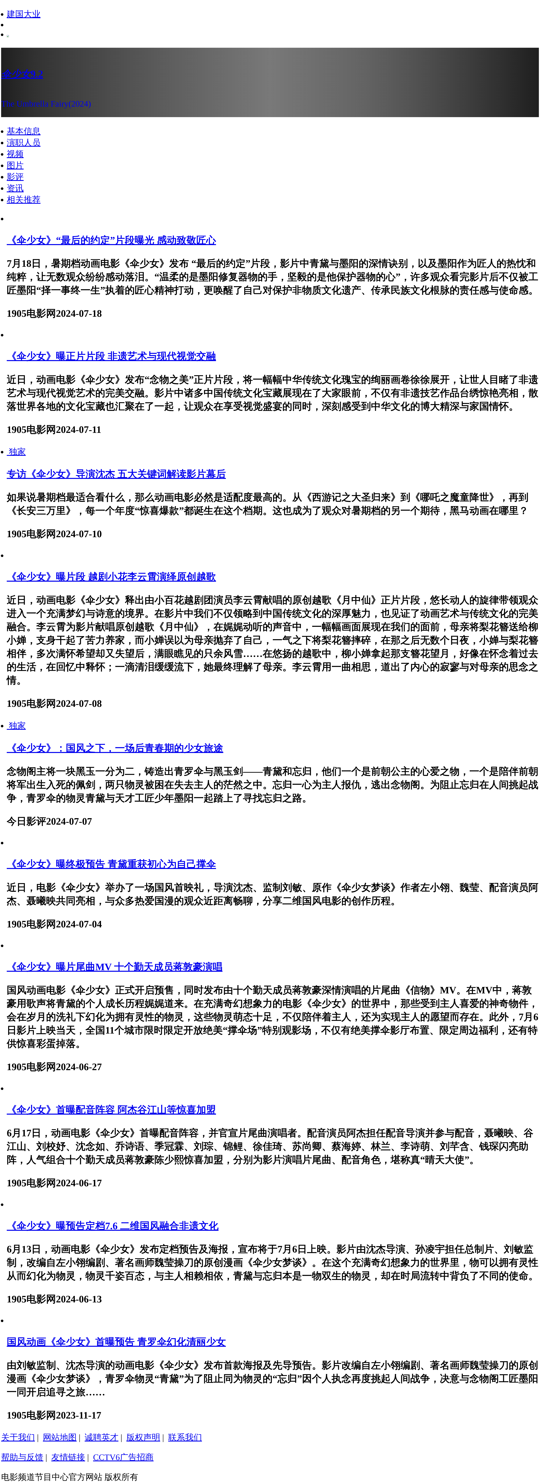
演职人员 (23, 142)
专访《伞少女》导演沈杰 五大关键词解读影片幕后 (116, 473)
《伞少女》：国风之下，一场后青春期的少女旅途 (115, 748)
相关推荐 (23, 199)
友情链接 (68, 1457)
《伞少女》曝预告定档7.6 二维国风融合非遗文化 (113, 1225)
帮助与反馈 (22, 1457)
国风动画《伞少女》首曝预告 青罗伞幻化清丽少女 (116, 1341)
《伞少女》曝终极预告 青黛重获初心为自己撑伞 (111, 864)
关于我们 (18, 1437)
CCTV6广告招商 (123, 1457)
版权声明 (143, 1437)
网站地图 (60, 1437)
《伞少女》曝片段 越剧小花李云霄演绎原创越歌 (111, 576)
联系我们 (185, 1437)
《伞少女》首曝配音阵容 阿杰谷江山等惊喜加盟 (111, 1109)
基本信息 (23, 131)
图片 (15, 165)
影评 (15, 176)
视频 (15, 154)
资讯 (15, 188)
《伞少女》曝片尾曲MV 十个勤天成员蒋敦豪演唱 (114, 966)
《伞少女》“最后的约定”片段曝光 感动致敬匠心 (111, 240)
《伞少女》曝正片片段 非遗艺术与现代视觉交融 (111, 356)
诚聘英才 (101, 1437)
